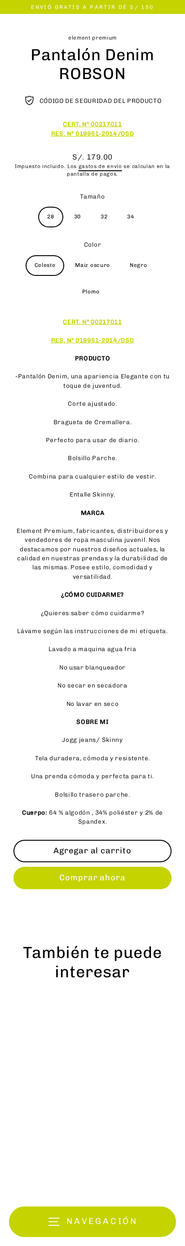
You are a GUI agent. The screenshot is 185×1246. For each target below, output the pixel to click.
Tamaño (92, 196)
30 (77, 216)
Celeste (45, 265)
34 (130, 216)
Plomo (90, 291)
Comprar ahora (92, 877)
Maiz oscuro (92, 265)
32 (104, 216)
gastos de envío (100, 166)
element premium (92, 38)
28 (50, 216)
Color (92, 244)
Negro (138, 265)
